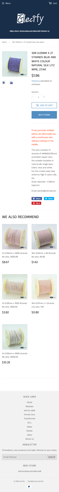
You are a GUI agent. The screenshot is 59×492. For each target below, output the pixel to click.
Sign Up (51, 457)
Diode (29, 426)
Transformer (29, 418)
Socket (29, 430)
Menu (8, 3)
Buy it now (44, 114)
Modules (29, 406)
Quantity (35, 92)
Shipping (36, 81)
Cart (55, 3)
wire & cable (29, 410)
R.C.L (29, 422)
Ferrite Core (29, 414)
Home (4, 42)
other (29, 435)
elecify (22, 481)
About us (29, 439)
